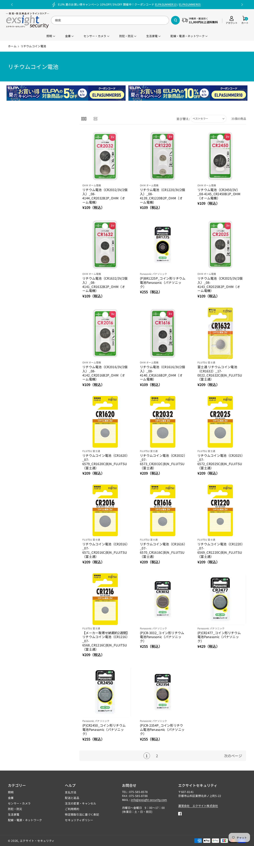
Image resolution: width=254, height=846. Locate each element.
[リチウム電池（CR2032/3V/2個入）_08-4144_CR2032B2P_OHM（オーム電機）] (105, 156)
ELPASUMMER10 (166, 4)
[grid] (83, 118)
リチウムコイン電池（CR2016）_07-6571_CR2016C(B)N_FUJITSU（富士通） (105, 550)
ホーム (12, 46)
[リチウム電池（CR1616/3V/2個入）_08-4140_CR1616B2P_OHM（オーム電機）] (163, 333)
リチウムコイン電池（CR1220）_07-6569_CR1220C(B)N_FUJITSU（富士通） (220, 550)
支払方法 (70, 792)
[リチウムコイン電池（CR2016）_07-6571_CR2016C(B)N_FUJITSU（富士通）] (105, 510)
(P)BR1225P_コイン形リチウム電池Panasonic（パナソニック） (163, 282)
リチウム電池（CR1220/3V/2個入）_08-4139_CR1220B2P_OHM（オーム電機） (162, 196)
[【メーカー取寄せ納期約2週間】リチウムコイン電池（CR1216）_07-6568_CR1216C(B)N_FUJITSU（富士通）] (105, 599)
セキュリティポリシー (79, 820)
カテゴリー (17, 785)
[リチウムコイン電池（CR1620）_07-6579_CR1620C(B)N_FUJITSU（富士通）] (105, 422)
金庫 (11, 798)
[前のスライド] (12, 4)
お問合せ (129, 785)
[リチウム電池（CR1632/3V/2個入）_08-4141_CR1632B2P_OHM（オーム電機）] (105, 244)
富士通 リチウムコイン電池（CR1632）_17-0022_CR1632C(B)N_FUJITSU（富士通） (219, 373)
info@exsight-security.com (149, 800)
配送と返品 (72, 798)
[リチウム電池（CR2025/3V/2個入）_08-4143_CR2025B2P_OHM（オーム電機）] (220, 244)
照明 (11, 792)
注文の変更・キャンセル (80, 803)
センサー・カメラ (19, 803)
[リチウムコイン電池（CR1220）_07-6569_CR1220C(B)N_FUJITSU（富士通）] (220, 510)
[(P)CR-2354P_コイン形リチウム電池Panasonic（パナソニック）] (163, 692)
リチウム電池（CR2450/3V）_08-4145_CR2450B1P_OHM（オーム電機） (219, 194)
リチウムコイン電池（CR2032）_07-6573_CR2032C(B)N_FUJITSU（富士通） (162, 461)
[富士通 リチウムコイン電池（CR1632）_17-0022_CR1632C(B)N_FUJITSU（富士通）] (220, 333)
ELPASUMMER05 (190, 4)
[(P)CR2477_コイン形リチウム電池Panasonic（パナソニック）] (220, 599)
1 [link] (147, 755)
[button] (245, 20)
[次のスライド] (242, 4)
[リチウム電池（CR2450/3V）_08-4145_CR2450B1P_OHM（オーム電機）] (220, 156)
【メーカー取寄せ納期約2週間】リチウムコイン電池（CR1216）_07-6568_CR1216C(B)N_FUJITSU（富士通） (105, 641)
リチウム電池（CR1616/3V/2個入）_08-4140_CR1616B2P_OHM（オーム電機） (162, 373)
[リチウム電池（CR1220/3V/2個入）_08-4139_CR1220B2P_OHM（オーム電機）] (163, 156)
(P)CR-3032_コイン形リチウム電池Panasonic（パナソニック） (162, 637)
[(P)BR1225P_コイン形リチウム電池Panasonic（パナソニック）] (163, 244)
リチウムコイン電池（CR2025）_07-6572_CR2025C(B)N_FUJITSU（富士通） (220, 461)
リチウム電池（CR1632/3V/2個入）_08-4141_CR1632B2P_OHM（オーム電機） (105, 284)
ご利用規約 (72, 809)
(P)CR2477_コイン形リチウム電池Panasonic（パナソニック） (219, 637)
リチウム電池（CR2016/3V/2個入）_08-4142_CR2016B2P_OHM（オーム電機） (105, 373)
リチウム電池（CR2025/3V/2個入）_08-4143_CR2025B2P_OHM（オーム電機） (220, 284)
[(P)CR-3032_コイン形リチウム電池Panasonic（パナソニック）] (163, 599)
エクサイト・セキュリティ (37, 841)
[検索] (175, 20)
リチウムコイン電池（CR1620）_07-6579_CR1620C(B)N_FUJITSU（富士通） (105, 461)
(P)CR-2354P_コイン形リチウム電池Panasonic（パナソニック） (162, 729)
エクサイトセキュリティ (197, 785)
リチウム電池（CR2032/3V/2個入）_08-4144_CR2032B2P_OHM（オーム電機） (105, 196)
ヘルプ (70, 785)
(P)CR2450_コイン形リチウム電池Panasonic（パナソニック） (104, 729)
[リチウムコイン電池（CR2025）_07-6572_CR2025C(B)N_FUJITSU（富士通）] (220, 422)
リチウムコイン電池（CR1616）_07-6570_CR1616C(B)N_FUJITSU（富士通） (162, 550)
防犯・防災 (15, 809)
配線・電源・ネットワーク (25, 820)
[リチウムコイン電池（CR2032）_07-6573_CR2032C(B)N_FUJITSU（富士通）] (163, 422)
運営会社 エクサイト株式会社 (198, 806)
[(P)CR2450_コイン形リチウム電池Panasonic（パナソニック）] (105, 692)
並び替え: (183, 119)
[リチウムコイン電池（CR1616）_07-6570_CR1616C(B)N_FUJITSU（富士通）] (163, 510)
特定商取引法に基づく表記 (82, 814)
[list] (95, 118)
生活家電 (13, 814)
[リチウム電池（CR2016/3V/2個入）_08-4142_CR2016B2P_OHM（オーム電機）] (105, 333)
